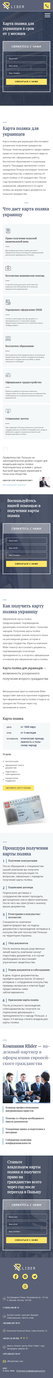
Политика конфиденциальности (30, 1371)
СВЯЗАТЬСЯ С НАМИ (26, 81)
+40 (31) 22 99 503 (11, 1338)
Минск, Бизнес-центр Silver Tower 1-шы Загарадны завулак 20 (25, 1347)
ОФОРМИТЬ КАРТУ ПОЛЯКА (18, 788)
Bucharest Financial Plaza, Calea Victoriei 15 (27, 1330)
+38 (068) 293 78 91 (11, 1323)
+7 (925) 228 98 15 (11, 1307)
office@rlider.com (15, 1361)
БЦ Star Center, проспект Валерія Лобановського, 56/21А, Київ (22, 1316)
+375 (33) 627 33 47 (11, 1354)
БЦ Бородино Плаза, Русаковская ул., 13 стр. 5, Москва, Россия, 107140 (28, 1298)
